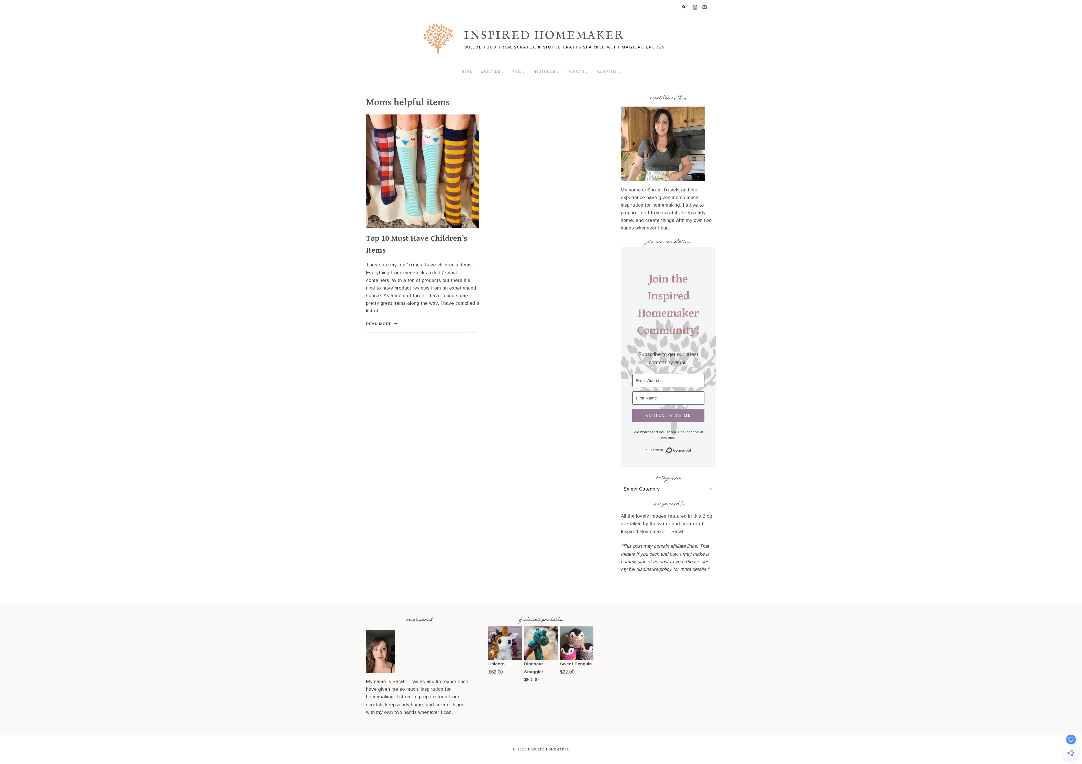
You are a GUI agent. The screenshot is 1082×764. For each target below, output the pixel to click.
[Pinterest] (704, 7)
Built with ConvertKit (691, 449)
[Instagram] (695, 7)
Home (467, 72)
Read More (382, 324)
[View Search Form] (683, 7)
